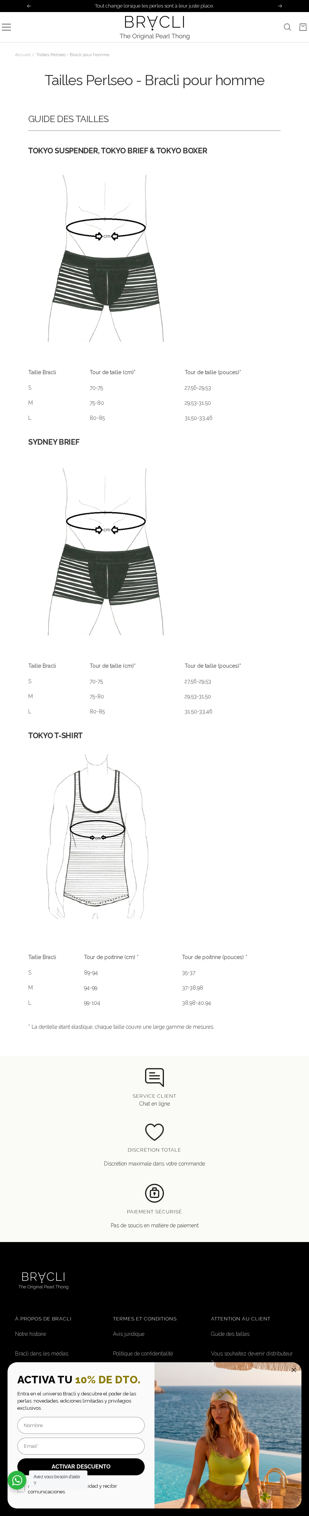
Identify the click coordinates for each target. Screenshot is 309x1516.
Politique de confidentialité (143, 1354)
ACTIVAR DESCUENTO (81, 1466)
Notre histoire (30, 1334)
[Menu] (6, 27)
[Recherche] (287, 27)
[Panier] (303, 27)
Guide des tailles (230, 1334)
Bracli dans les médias (41, 1354)
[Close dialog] (293, 1370)
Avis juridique (128, 1334)
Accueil (23, 54)
